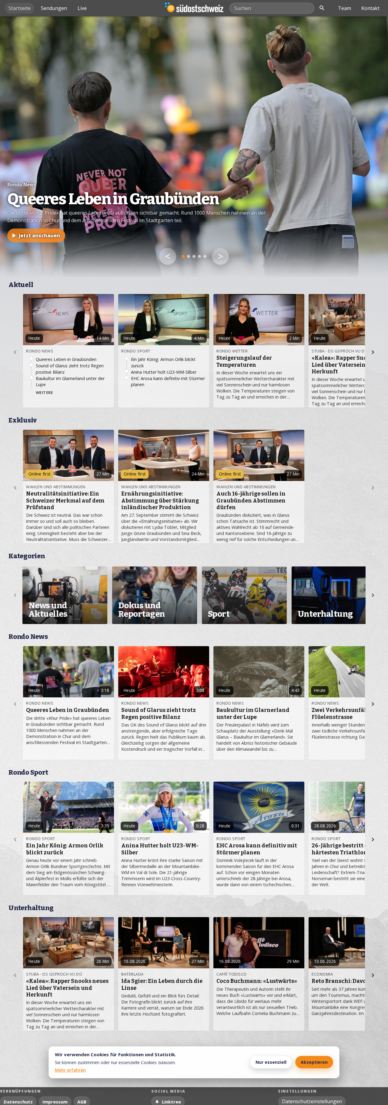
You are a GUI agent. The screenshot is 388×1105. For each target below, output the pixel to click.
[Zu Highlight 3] (194, 256)
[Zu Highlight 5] (204, 256)
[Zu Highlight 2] (188, 256)
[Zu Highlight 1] (183, 256)
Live (82, 8)
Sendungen (54, 8)
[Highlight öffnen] (194, 146)
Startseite (19, 8)
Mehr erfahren (70, 1070)
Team (344, 8)
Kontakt (370, 8)
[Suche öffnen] (322, 8)
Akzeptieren (314, 1062)
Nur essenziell (271, 1062)
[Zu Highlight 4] (199, 256)
